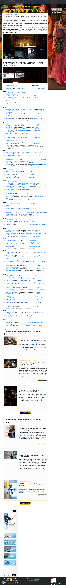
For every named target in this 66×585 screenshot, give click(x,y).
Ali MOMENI (8, 299)
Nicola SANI (8, 246)
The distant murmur (31, 165)
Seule (41, 118)
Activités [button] (21, 2)
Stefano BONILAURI (10, 265)
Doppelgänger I (41, 88)
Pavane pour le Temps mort (36, 105)
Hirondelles (33, 240)
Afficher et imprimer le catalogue (11, 329)
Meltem (44, 164)
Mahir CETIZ (9, 170)
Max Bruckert (21, 195)
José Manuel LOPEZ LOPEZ (12, 270)
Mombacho (41, 109)
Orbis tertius (36, 236)
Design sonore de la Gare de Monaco (33, 301)
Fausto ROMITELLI (10, 315)
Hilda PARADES (9, 128)
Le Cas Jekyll (37, 130)
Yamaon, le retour (37, 143)
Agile (39, 302)
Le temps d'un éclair (28, 324)
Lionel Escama (34, 233)
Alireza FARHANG (10, 105)
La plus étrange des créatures (35, 170)
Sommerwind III (36, 187)
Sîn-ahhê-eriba (32, 174)
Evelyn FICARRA (9, 219)
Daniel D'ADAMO (10, 95)
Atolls (28, 161)
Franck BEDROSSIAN (11, 230)
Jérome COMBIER (10, 231)
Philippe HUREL (9, 214)
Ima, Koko (39, 280)
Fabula (35, 95)
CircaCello (35, 145)
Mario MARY (9, 199)
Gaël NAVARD (9, 99)
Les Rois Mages (42, 120)
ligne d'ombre (37, 183)
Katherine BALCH (10, 137)
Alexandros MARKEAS (11, 233)
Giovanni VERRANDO (11, 177)
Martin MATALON (10, 279)
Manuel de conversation (38, 245)
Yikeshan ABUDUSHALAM (12, 159)
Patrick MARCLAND (10, 118)
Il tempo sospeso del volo (35, 246)
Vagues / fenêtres (33, 219)
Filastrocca (35, 306)
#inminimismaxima (37, 131)
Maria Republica (39, 154)
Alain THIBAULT (9, 317)
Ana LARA (8, 207)
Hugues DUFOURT (10, 212)
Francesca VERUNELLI (11, 155)
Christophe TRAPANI (11, 133)
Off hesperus (37, 137)
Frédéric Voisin (24, 302)
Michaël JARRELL (10, 221)
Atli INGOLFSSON (10, 268)
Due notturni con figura (36, 243)
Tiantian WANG (9, 165)
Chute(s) (34, 221)
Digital (38, 287)
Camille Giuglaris (33, 118)
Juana (7, 198)
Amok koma (29, 315)
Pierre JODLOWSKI (10, 297)
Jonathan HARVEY (10, 257)
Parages (26, 193)
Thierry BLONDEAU (10, 322)
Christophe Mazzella (25, 280)
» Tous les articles (25, 412)
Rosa (32, 184)
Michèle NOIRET (31, 261)
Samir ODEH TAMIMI (11, 143)
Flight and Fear (39, 299)
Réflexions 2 (42, 260)
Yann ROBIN (8, 88)
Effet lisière (36, 296)
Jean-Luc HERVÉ (10, 85)
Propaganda (37, 230)
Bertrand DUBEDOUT (11, 252)
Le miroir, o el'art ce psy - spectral (34, 325)
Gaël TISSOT (9, 248)
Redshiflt (34, 208)
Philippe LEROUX (10, 275)
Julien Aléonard (25, 233)
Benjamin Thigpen (23, 236)
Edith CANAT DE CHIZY (11, 97)
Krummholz (32, 177)
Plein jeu (30, 214)
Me (33, 308)
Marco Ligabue (20, 243)
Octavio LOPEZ (9, 325)
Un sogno (33, 173)
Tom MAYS (8, 324)
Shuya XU (8, 283)
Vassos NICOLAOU (10, 260)
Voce (38, 125)
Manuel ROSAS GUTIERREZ (12, 226)
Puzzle (28, 321)
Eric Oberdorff (24, 196)
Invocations (36, 142)
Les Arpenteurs (43, 261)
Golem (35, 139)
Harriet (37, 128)
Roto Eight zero (33, 195)
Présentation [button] (12, 2)
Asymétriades (32, 176)
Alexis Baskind (25, 152)
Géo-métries (41, 297)
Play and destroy (40, 268)
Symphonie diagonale (11, 234)
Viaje (31, 171)
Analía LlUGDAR (9, 196)
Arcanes (37, 97)
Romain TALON (9, 131)
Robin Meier (20, 88)
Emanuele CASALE (10, 267)
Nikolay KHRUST (10, 215)
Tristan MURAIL (9, 173)
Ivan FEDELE (9, 243)
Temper (38, 255)
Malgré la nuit (36, 207)
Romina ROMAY (9, 102)
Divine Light (43, 159)
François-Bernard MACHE (12, 142)
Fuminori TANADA (10, 187)
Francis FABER (9, 110)
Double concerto (32, 199)
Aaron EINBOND (9, 242)
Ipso (35, 282)
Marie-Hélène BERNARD (11, 240)
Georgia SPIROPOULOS (11, 146)
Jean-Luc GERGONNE (11, 181)
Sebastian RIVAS (10, 236)
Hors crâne (35, 231)
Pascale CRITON (10, 292)
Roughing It (32, 242)
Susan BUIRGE (34, 257)
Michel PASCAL (9, 145)
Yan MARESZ (9, 125)
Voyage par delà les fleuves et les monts (37, 212)
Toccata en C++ (35, 127)
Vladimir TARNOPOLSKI (11, 189)
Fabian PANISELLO (10, 120)
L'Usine (39, 116)
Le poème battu (35, 223)
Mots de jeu (37, 124)
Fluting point (32, 215)
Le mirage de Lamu (39, 283)
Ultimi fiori (37, 155)
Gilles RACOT (9, 282)
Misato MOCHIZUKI (10, 280)
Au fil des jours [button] (32, 2)
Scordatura (38, 292)
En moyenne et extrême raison (37, 224)
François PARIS (9, 130)
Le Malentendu (38, 152)
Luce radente (39, 265)
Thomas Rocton (23, 203)
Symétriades (32, 186)
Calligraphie (32, 248)
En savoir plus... (42, 352)
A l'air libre (36, 140)
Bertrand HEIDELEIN (11, 116)
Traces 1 (40, 279)
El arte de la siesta (27, 435)
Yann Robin (32, 344)
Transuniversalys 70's (36, 181)
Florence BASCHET (10, 306)
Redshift (34, 189)
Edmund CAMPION (10, 308)
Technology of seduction (36, 317)
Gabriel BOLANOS (10, 109)
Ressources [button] (43, 2)
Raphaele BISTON (10, 193)
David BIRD (8, 161)
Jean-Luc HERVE (10, 140)
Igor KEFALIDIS (9, 195)
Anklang (39, 293)
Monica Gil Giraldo (28, 87)
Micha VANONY (9, 301)
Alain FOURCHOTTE (10, 293)
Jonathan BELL (9, 92)
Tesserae (38, 133)
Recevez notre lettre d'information (7, 573)
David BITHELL (9, 289)
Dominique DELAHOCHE (12, 203)
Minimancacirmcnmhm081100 (35, 322)
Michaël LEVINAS (10, 223)
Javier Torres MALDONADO (12, 171)
